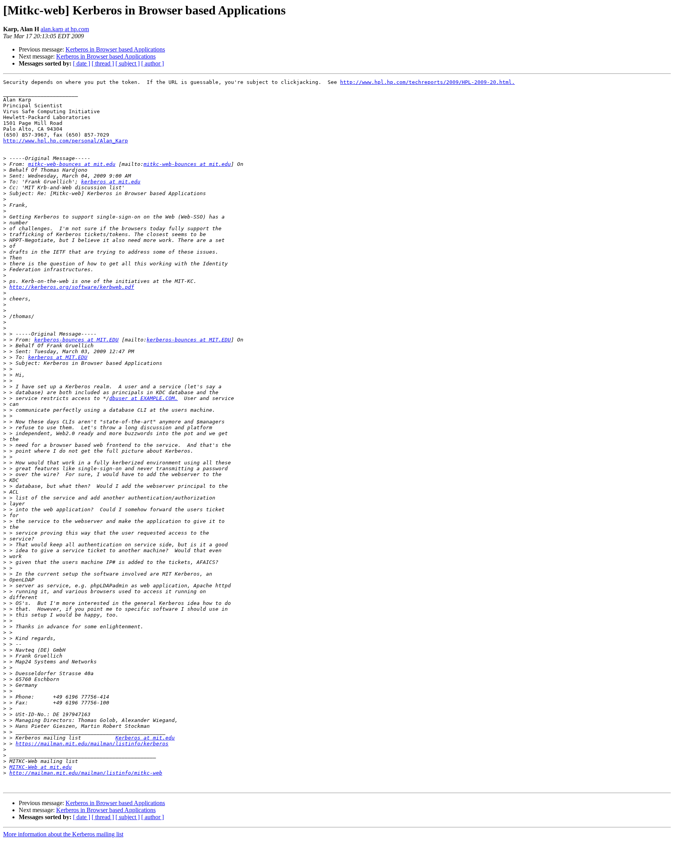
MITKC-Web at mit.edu (40, 767)
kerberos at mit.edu (110, 182)
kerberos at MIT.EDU (57, 357)
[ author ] (152, 63)
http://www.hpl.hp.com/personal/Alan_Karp (65, 141)
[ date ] (81, 63)
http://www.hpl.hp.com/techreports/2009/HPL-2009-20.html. (427, 82)
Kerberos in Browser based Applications (115, 49)
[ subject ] (127, 63)
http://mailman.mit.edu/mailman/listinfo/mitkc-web (85, 773)
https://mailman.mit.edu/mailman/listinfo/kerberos (92, 744)
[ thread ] (103, 63)
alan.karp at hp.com (65, 29)
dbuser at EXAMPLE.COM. (143, 398)
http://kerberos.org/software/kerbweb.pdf (71, 287)
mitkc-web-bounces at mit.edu (71, 164)
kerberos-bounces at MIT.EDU (76, 340)
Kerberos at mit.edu (145, 738)
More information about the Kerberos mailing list (63, 834)
